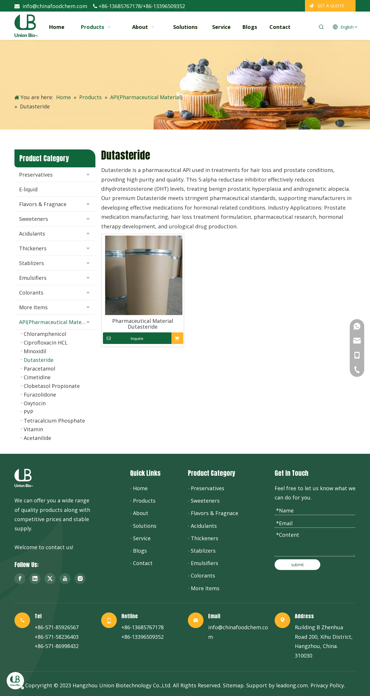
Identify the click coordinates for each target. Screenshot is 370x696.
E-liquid (28, 189)
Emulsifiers (33, 277)
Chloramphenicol (45, 333)
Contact (143, 563)
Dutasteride (38, 359)
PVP (28, 411)
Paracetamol (39, 368)
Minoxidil (35, 351)
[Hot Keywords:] (321, 27)
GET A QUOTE (330, 5)
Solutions (144, 525)
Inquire (137, 338)
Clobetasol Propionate (52, 385)
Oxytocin (35, 403)
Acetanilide (37, 437)
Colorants (31, 292)
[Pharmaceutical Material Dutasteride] (142, 274)
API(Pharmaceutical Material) (55, 322)
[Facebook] (19, 578)
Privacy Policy (327, 685)
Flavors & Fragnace (42, 204)
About (140, 513)
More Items (33, 307)
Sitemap (233, 685)
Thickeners (33, 248)
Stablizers (31, 263)
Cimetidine (37, 377)
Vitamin (33, 429)
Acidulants (32, 233)
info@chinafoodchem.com (55, 6)
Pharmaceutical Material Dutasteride (142, 324)
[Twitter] (50, 578)
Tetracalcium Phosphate (54, 420)
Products (144, 500)
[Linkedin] (34, 578)
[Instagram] (80, 578)
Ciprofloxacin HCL (46, 342)
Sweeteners (33, 218)
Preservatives (36, 174)
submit (297, 564)
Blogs (140, 550)
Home (140, 488)
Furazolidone (40, 394)
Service (142, 538)
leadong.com (292, 685)
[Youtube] (65, 578)
